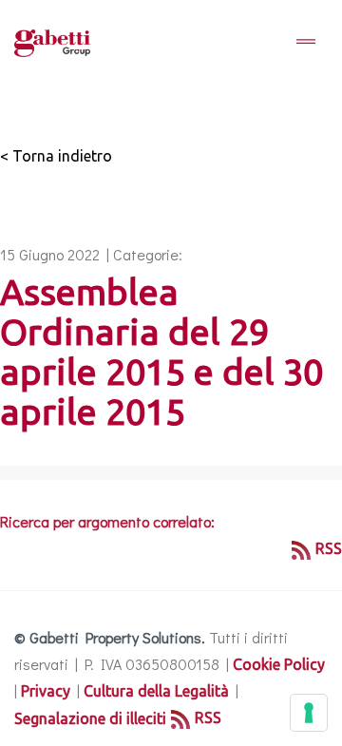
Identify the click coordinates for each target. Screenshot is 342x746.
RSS (328, 548)
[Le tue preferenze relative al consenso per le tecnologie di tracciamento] (309, 713)
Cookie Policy (279, 664)
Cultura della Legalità (156, 690)
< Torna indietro (56, 155)
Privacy (45, 690)
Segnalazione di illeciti (90, 718)
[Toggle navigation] (306, 43)
